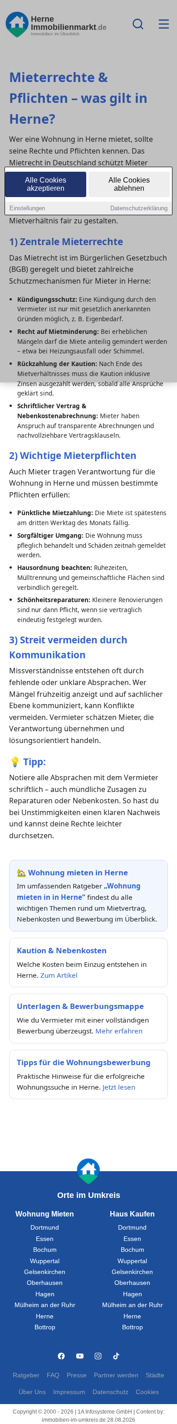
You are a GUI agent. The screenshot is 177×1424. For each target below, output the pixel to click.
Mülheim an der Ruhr (45, 1305)
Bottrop (44, 1327)
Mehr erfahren (119, 1030)
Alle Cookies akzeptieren (45, 184)
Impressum (69, 1392)
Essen (45, 1239)
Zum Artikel (59, 975)
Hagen (44, 1294)
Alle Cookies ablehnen (129, 184)
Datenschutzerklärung (138, 208)
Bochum (45, 1249)
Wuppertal (44, 1261)
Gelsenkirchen (44, 1272)
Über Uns (32, 1392)
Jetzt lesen (119, 1086)
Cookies (147, 1392)
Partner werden (116, 1375)
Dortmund (44, 1227)
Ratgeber (26, 1375)
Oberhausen (45, 1282)
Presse (77, 1375)
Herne (45, 1316)
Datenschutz (110, 1392)
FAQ (53, 1375)
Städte (155, 1375)
